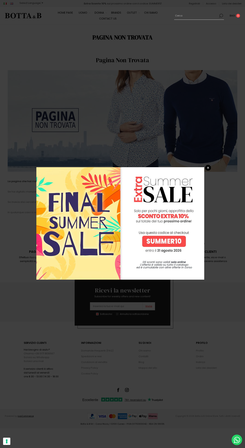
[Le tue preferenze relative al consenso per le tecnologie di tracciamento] (6, 441)
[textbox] (196, 16)
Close (208, 168)
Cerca (221, 16)
